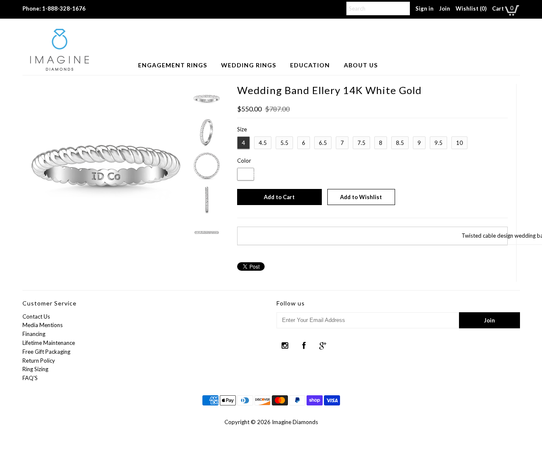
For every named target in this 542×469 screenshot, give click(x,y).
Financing (33, 333)
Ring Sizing (35, 369)
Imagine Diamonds (295, 422)
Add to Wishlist (361, 197)
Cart (498, 8)
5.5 (284, 142)
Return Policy (38, 360)
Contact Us (36, 316)
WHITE (246, 174)
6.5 (323, 142)
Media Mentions (42, 325)
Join (444, 8)
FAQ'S (30, 378)
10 (459, 142)
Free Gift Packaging (46, 351)
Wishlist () (471, 8)
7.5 (361, 142)
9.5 (438, 142)
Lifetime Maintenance (48, 342)
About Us (361, 65)
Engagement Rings (172, 65)
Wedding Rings (248, 65)
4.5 (263, 142)
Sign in (424, 8)
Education (310, 65)
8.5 (400, 142)
